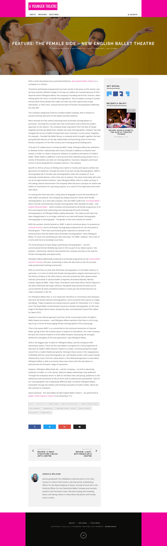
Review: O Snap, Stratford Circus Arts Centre (47, 454)
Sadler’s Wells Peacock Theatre (41, 396)
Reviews (42, 15)
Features (54, 15)
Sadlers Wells (46, 412)
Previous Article (43, 449)
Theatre (99, 48)
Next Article (87, 449)
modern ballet (49, 408)
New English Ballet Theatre (83, 81)
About (33, 15)
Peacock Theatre (84, 408)
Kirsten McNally (35, 408)
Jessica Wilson (61, 48)
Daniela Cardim (54, 404)
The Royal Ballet (92, 201)
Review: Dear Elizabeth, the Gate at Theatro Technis (121, 132)
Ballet (31, 404)
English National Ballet (37, 207)
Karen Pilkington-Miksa (90, 404)
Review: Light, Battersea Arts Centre (83, 454)
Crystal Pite (41, 404)
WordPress (110, 526)
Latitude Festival (35, 227)
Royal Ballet (33, 412)
